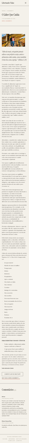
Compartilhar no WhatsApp (12, 374)
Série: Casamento (7, 21)
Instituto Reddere (21, 439)
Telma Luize (11, 440)
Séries (3, 10)
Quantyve (19, 440)
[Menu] (25, 2)
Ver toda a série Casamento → (11, 378)
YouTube (4, 439)
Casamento (10, 10)
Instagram (12, 439)
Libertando (8, 3)
